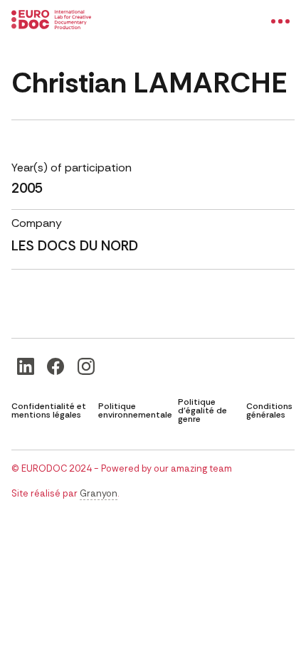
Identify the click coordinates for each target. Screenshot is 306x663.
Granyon (98, 493)
